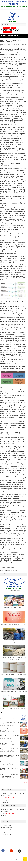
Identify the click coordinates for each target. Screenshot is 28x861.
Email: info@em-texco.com (7, 800)
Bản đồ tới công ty (8, 32)
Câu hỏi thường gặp (6, 834)
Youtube (22, 851)
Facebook (7, 851)
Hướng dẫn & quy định (6, 827)
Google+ (14, 851)
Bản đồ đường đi (5, 802)
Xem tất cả (25, 782)
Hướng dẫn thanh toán (6, 832)
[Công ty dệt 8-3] (13, 17)
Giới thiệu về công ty (6, 825)
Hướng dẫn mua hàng (6, 829)
